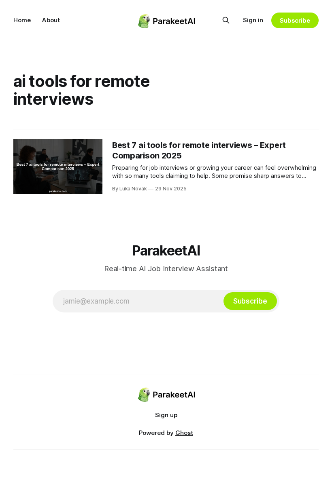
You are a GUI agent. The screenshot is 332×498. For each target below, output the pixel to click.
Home (22, 20)
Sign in (253, 20)
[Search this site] (225, 20)
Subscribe (295, 20)
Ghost (184, 433)
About (51, 20)
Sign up (166, 415)
